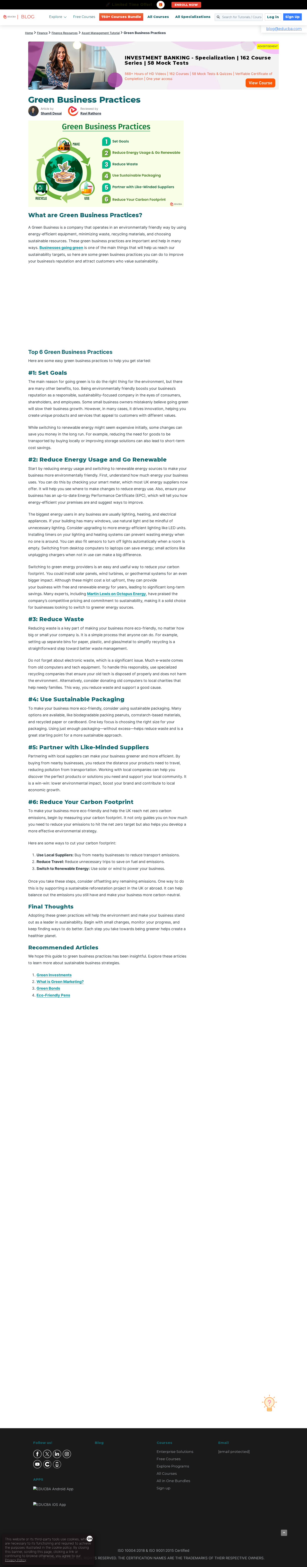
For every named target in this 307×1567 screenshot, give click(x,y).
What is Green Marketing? (60, 981)
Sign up (163, 1488)
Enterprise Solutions (175, 1452)
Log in (273, 17)
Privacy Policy (15, 1560)
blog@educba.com (284, 28)
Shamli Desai (51, 113)
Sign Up (292, 17)
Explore (55, 17)
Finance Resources (65, 33)
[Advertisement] (238, 157)
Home (29, 33)
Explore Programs (173, 1466)
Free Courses (84, 17)
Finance (42, 33)
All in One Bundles (173, 1481)
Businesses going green (61, 247)
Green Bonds (48, 988)
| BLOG (25, 17)
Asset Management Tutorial (101, 33)
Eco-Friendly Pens (53, 995)
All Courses (158, 17)
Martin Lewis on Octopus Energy (116, 594)
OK (90, 1539)
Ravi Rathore (90, 113)
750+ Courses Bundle (121, 17)
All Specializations (193, 17)
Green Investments (54, 975)
